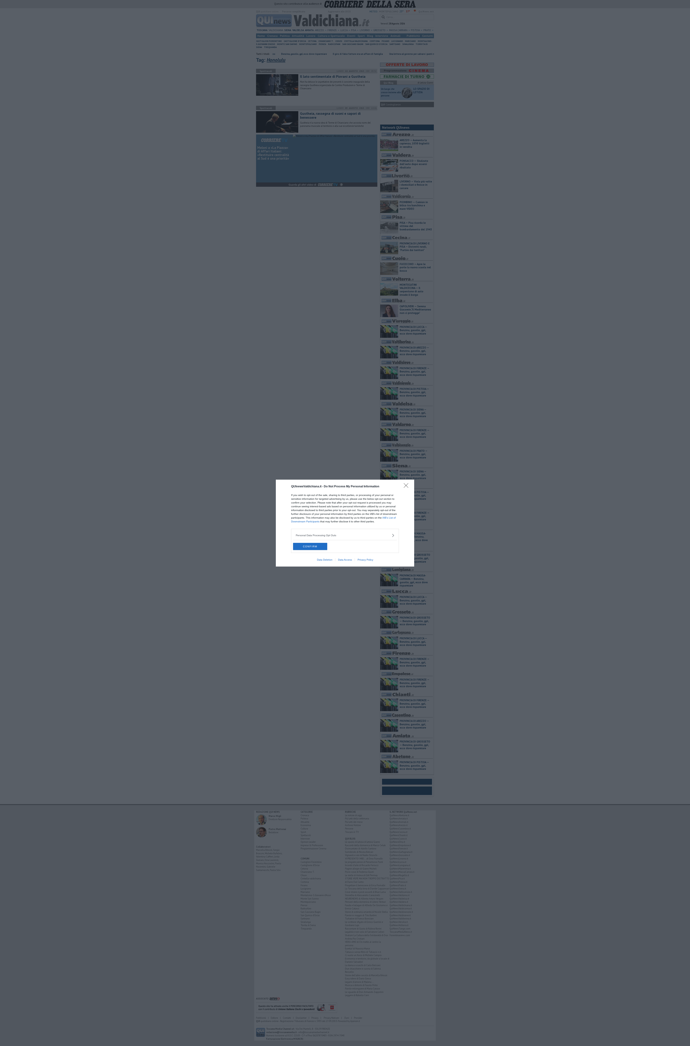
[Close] (407, 486)
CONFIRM (310, 546)
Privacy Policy (365, 559)
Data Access (345, 559)
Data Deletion (324, 559)
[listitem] (345, 535)
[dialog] (345, 523)
